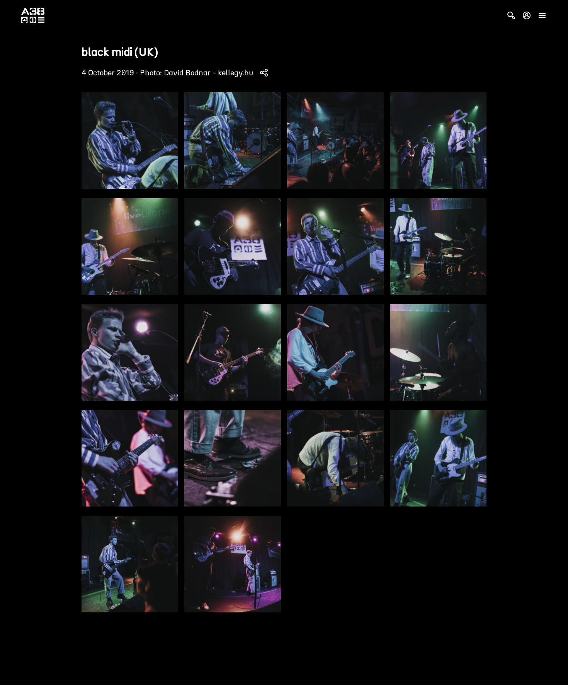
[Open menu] (542, 15)
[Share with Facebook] (264, 72)
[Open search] (511, 15)
